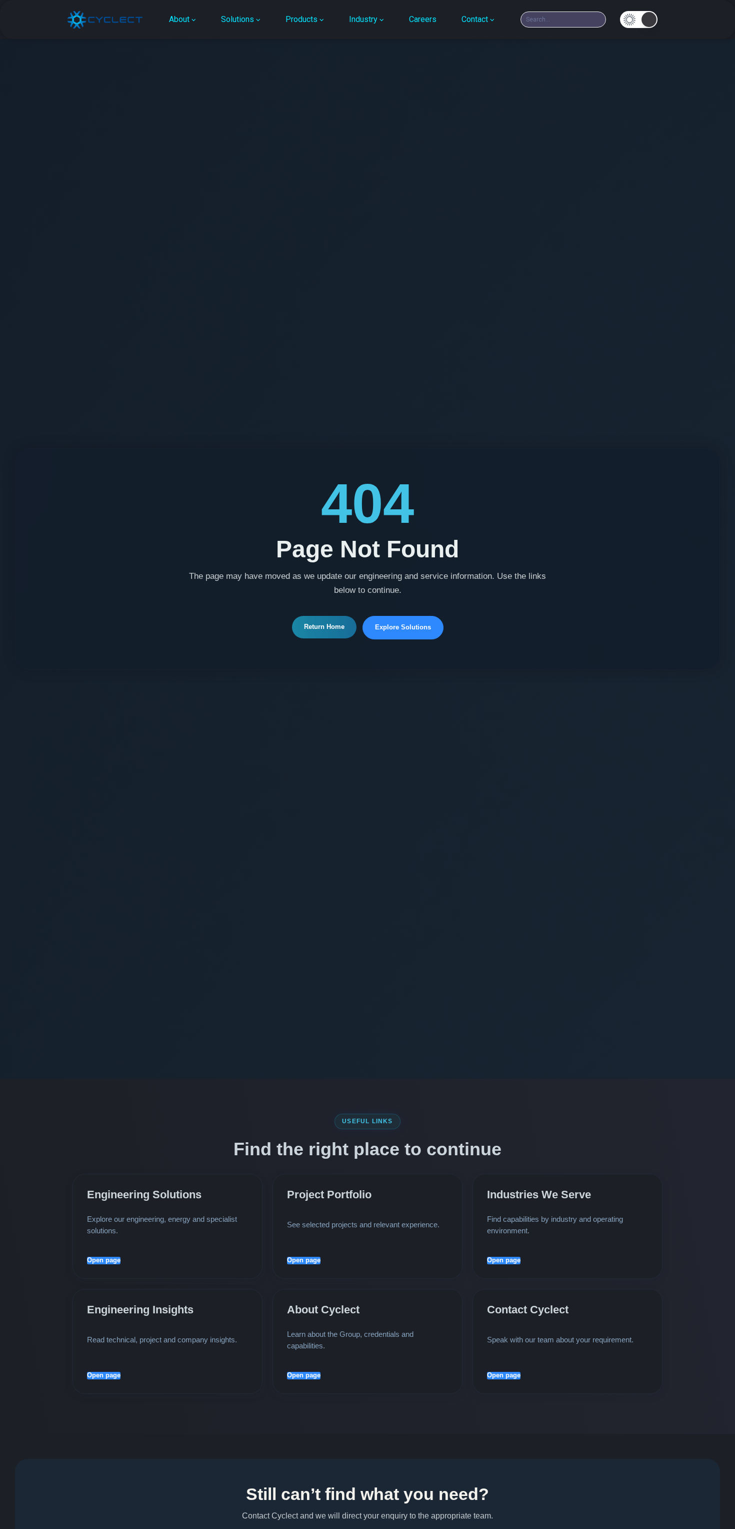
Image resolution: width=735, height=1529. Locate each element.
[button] (639, 19)
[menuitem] (182, 19)
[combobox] (563, 20)
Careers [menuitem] (422, 19)
